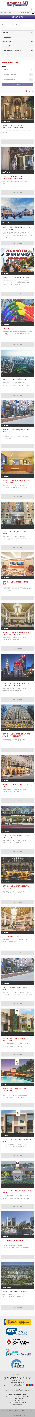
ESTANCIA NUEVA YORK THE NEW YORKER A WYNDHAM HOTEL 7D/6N (17, 684)
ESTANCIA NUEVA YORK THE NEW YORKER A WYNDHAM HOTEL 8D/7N (17, 735)
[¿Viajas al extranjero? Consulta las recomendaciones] (17, 1325)
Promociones (19, 1390)
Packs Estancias (10, 1390)
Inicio (13, 25)
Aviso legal (17, 1410)
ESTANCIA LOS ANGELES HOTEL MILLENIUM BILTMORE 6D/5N (13, 127)
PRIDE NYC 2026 (8, 328)
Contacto (26, 1390)
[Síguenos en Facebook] (32, 9)
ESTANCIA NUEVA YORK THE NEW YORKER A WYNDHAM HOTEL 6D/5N (17, 634)
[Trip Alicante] (17, 1369)
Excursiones (9, 1389)
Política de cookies (17, 1412)
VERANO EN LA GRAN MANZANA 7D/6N (16, 278)
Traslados (23, 1389)
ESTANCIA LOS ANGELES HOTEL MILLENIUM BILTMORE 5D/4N (13, 177)
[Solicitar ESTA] (17, 1336)
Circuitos (16, 1389)
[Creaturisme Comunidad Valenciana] (17, 1357)
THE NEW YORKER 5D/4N (11, 937)
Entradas (29, 1389)
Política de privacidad (27, 1410)
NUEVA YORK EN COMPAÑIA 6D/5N (14, 379)
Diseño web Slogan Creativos (18, 1415)
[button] (17, 69)
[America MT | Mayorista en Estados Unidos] (17, 4)
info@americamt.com (17, 1404)
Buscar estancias (17, 84)
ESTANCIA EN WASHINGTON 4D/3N (15, 1292)
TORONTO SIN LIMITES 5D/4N (13, 1241)
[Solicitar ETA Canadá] (17, 1346)
